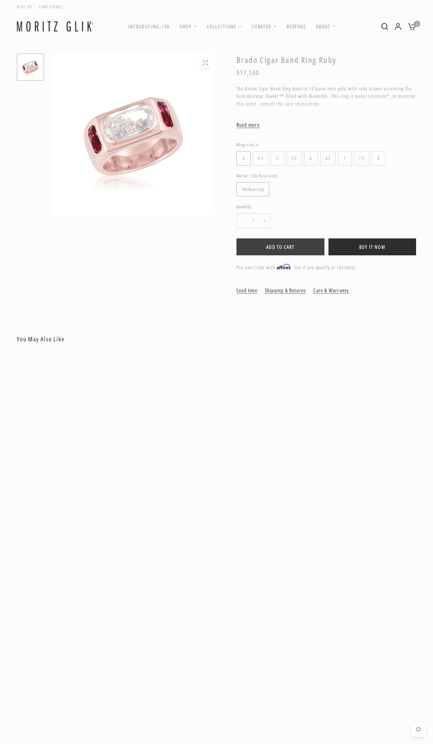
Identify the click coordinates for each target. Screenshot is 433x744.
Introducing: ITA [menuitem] (149, 26)
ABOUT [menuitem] (323, 26)
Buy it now (372, 246)
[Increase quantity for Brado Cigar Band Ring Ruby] (264, 221)
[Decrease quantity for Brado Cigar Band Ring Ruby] (242, 221)
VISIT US (24, 7)
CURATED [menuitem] (262, 26)
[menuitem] (26, 7)
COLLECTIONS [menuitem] (221, 26)
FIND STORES (51, 7)
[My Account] (398, 26)
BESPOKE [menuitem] (296, 26)
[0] (410, 26)
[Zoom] (205, 63)
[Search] (384, 26)
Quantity (243, 207)
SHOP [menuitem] (185, 26)
